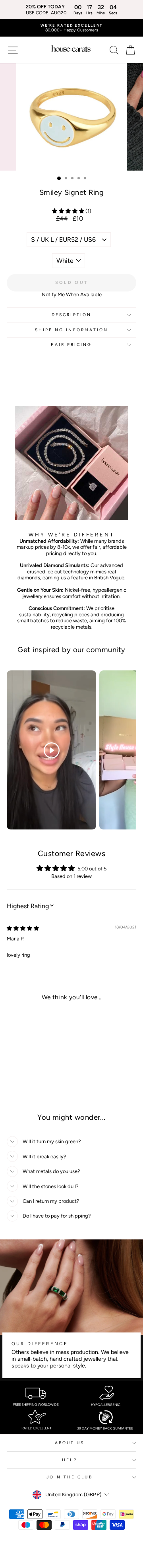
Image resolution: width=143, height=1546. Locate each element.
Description (71, 314)
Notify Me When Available (72, 294)
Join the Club (69, 1477)
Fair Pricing (71, 344)
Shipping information (71, 329)
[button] (68, 211)
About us (70, 1442)
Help (69, 1459)
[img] (23, 928)
